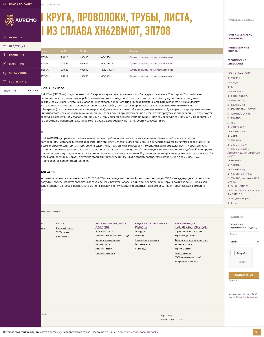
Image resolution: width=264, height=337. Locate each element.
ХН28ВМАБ (233, 78)
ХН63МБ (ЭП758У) (237, 144)
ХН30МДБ (232, 82)
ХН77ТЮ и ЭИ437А (237, 186)
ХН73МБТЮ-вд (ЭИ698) (240, 173)
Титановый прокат (64, 228)
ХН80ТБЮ (232, 202)
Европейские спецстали (236, 62)
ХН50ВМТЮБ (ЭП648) (239, 113)
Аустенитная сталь (183, 244)
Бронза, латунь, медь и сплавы (110, 225)
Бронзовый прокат (104, 231)
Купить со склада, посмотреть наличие (151, 57)
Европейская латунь (105, 253)
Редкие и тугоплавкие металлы (151, 225)
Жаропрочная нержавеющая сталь (191, 240)
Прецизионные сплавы (238, 49)
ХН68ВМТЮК (234, 160)
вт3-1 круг (246, 294)
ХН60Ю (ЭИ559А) (236, 131)
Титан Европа (62, 236)
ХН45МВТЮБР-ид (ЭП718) (241, 109)
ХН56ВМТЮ (234, 118)
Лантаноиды (141, 248)
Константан (252, 297)
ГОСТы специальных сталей (188, 257)
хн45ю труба (240, 297)
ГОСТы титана (62, 232)
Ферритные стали (183, 248)
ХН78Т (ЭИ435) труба (238, 198)
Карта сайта (166, 315)
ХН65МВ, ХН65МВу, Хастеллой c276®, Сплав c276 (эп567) (243, 153)
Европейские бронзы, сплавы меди (112, 235)
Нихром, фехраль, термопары (240, 37)
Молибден (140, 235)
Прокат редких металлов (147, 240)
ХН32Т (231, 86)
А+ (36, 90)
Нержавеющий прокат (185, 235)
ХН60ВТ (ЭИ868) (236, 127)
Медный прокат (103, 244)
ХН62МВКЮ (234, 140)
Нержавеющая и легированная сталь (191, 225)
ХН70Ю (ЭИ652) (236, 169)
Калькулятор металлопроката (47, 211)
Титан (60, 223)
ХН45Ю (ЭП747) (236, 104)
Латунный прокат (103, 248)
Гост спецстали (238, 72)
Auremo (20, 20)
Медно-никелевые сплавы (107, 240)
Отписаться (234, 280)
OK (257, 332)
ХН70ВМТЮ (234, 164)
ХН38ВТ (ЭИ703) (236, 100)
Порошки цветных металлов (188, 231)
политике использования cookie (138, 332)
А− (29, 90)
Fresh (179, 319)
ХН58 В (231, 122)
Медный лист (235, 294)
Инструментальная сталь (187, 261)
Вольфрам (140, 231)
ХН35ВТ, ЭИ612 (235, 91)
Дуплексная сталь (183, 253)
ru (14, 90)
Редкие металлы (142, 244)
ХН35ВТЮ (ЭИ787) (237, 95)
